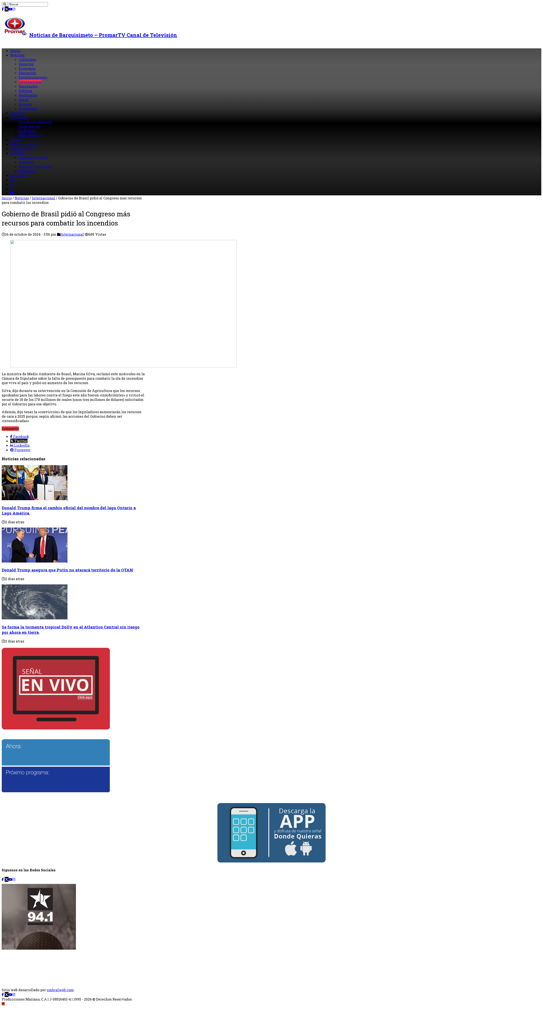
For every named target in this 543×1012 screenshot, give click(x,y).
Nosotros (26, 162)
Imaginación (29, 126)
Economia (27, 68)
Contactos (18, 175)
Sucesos (25, 104)
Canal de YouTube (33, 157)
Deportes (26, 64)
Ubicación (27, 171)
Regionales (28, 95)
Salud (23, 99)
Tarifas (16, 139)
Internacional (30, 82)
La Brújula (27, 131)
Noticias (17, 55)
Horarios (17, 113)
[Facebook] (3, 9)
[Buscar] (5, 4)
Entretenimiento (33, 77)
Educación (27, 73)
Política (25, 90)
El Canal (17, 153)
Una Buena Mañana (35, 122)
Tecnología (28, 108)
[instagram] (13, 9)
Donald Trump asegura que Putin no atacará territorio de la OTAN (67, 569)
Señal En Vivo (22, 148)
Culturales (27, 59)
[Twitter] (6, 9)
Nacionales (28, 86)
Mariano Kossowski (35, 166)
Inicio (15, 50)
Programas (19, 117)
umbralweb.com (60, 990)
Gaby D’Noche (30, 135)
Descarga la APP (24, 144)
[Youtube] (10, 9)
